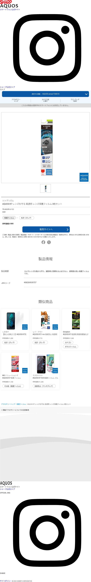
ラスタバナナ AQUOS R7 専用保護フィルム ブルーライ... (45, 377)
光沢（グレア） (26, 218)
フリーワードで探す (75, 100)
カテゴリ (68, 342)
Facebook (44, 242)
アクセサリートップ (16, 100)
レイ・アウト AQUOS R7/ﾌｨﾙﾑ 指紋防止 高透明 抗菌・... (45, 334)
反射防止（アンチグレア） (44, 386)
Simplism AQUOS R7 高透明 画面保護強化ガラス (75, 334)
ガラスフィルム (70, 347)
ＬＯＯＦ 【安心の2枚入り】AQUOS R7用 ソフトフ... (14, 334)
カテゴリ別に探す (45, 100)
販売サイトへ (46, 229)
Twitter (49, 242)
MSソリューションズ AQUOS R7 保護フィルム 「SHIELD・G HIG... (11, 377)
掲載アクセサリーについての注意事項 (16, 410)
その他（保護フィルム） (13, 386)
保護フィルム (9, 218)
